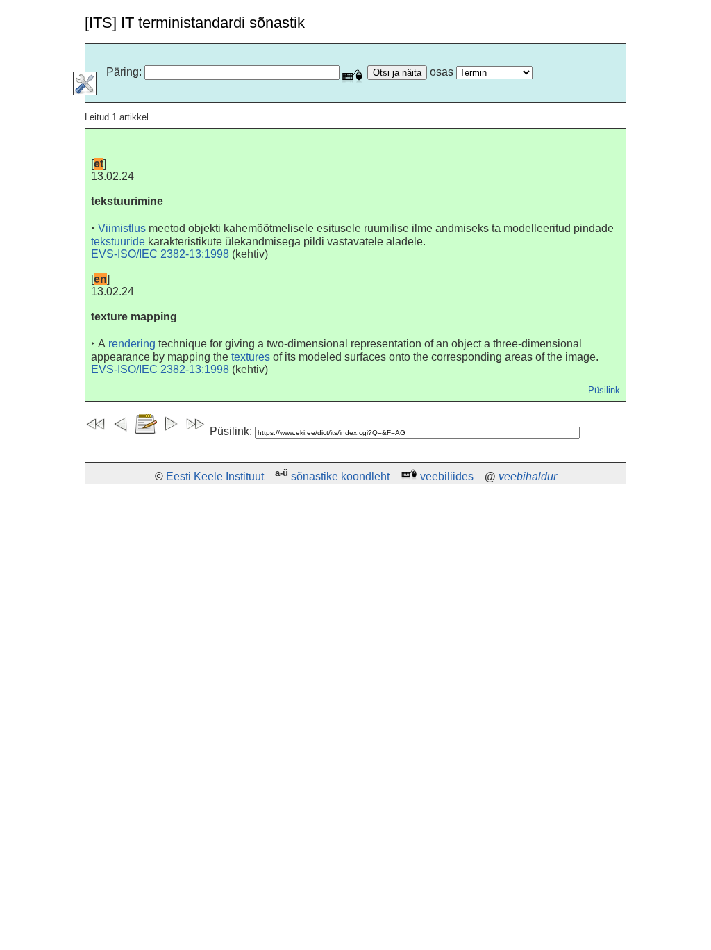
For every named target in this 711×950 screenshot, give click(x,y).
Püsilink (604, 390)
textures (250, 357)
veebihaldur (528, 476)
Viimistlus (122, 228)
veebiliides (447, 476)
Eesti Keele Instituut (215, 476)
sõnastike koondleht (340, 476)
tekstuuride (118, 241)
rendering (132, 344)
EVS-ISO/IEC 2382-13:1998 (160, 254)
